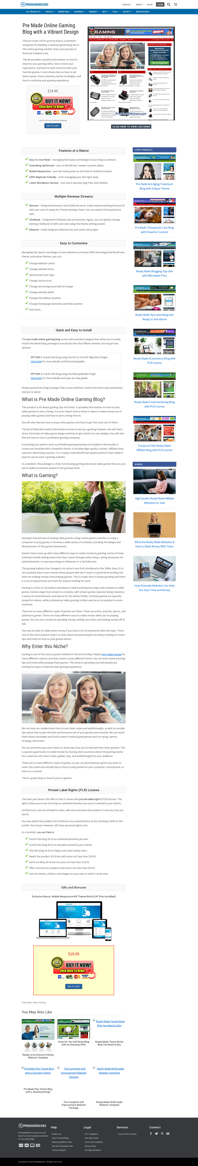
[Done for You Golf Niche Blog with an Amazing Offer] (73, 1029)
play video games (111, 654)
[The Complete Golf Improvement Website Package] (73, 1082)
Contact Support (59, 1150)
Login (160, 4)
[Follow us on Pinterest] (163, 1134)
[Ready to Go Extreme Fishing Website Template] (38, 1035)
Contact (126, 4)
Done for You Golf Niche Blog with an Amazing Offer (73, 1043)
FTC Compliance (91, 1134)
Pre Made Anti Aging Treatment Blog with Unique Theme (154, 186)
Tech (114, 11)
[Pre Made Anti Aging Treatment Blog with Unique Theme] (154, 167)
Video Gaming (39, 1002)
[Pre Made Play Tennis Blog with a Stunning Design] (38, 1076)
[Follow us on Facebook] (152, 1134)
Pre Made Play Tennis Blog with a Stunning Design (38, 1090)
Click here (36, 361)
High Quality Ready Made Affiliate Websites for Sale (154, 501)
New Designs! (142, 11)
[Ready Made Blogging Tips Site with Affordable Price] (154, 254)
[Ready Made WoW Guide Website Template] (109, 1082)
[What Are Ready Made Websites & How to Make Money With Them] (154, 525)
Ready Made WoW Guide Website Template (109, 1103)
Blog (149, 4)
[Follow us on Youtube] (168, 1134)
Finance (93, 11)
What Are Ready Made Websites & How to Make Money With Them (154, 544)
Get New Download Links (62, 1146)
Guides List (56, 1134)
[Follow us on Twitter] (158, 1134)
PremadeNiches (39, 1161)
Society (127, 11)
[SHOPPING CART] (175, 4)
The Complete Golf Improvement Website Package (74, 1105)
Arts (104, 11)
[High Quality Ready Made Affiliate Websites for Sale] (154, 481)
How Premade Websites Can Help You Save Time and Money (155, 588)
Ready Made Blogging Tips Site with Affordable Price (154, 273)
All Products (33, 11)
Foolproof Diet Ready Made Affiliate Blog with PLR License (154, 448)
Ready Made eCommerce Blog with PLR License (154, 361)
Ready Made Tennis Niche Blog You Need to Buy (109, 1043)
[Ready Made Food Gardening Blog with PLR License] (154, 385)
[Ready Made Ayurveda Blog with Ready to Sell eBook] (154, 297)
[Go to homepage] (40, 4)
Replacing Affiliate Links (62, 1142)
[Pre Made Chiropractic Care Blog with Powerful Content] (154, 210)
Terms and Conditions (94, 1142)
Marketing (63, 11)
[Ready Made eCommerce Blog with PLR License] (154, 341)
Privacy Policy (90, 1146)
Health (49, 11)
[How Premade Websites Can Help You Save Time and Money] (154, 568)
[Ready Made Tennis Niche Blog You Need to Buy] (109, 1029)
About (139, 4)
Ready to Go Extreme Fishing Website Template (37, 1056)
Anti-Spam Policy (92, 1138)
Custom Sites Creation (127, 1134)
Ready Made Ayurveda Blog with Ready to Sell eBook (154, 317)
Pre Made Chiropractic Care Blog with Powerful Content (154, 230)
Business (79, 11)
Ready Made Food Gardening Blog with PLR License (154, 404)
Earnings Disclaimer (93, 1150)
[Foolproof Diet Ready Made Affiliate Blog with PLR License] (154, 428)
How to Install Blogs (60, 1138)
